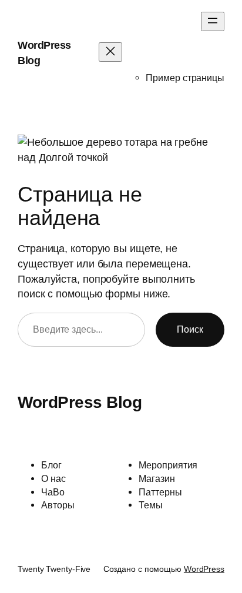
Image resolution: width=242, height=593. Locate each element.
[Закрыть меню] (110, 52)
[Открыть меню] (212, 21)
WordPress (204, 569)
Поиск (190, 329)
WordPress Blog (80, 402)
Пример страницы (185, 77)
